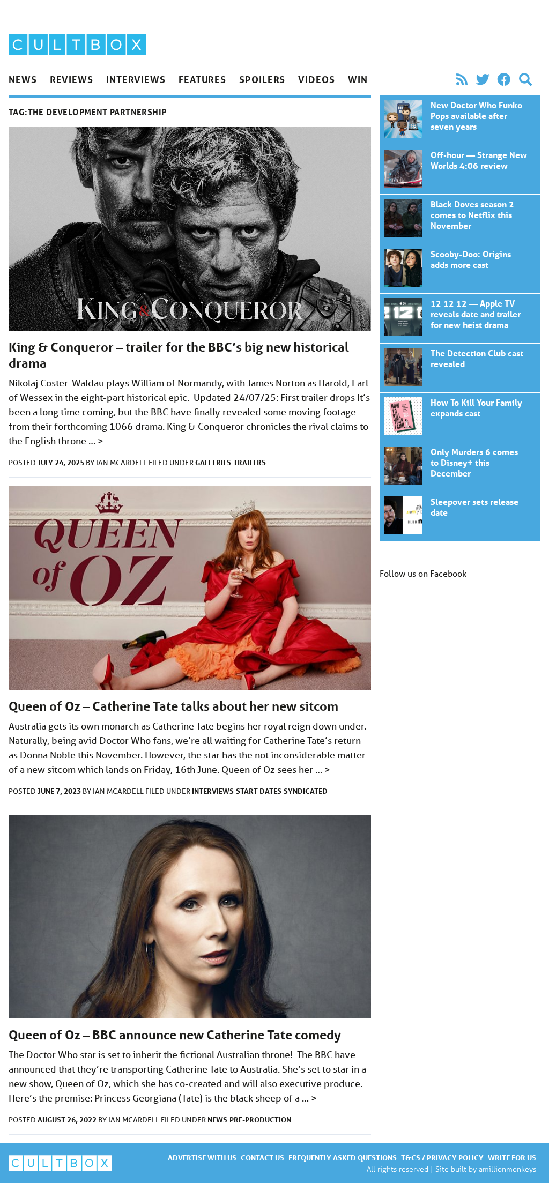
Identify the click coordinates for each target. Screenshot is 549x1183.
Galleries (213, 462)
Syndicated (306, 791)
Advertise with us (202, 1157)
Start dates (258, 791)
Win (358, 79)
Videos (316, 79)
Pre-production (260, 1119)
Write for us (512, 1157)
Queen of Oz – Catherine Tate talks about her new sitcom (173, 706)
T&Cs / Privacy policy (442, 1157)
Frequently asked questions (342, 1157)
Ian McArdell (122, 462)
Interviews (136, 79)
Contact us (262, 1157)
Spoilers (262, 79)
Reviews (71, 79)
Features (202, 79)
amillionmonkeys (507, 1169)
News (23, 79)
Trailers (249, 462)
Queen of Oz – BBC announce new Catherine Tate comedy (175, 1035)
